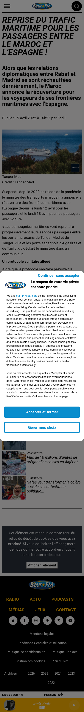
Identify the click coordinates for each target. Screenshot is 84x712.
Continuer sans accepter (59, 275)
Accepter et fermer (42, 411)
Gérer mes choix (42, 427)
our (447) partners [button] (26, 295)
